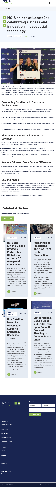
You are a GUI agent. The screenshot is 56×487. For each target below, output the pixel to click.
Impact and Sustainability (7, 424)
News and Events (5, 471)
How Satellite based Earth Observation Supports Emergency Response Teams (15, 329)
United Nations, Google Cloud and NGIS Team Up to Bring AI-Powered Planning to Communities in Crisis (43, 328)
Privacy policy (43, 484)
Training (3, 447)
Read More (11, 292)
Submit (33, 414)
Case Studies (4, 466)
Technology (18, 36)
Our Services (4, 433)
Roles (2, 458)
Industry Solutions (6, 437)
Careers (3, 455)
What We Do (4, 429)
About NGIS (4, 421)
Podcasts (3, 473)
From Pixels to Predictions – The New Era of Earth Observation (42, 249)
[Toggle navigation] (54, 3)
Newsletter (32, 401)
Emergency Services (11, 313)
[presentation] (15, 233)
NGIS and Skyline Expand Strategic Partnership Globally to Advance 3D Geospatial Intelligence (16, 253)
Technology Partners (6, 441)
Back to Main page (8, 9)
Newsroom (3, 476)
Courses (3, 450)
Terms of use (51, 484)
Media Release (12, 237)
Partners (37, 237)
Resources (4, 463)
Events (10, 36)
